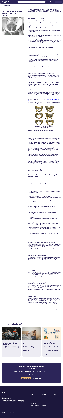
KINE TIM (4, 392)
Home (19, 1)
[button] (24, 2)
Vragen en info (35, 1)
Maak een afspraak (26, 378)
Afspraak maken (58, 1)
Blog (40, 1)
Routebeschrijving (37, 378)
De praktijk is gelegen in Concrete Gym (8, 400)
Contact (43, 1)
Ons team (30, 1)
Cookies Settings (49, 412)
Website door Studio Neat (57, 412)
